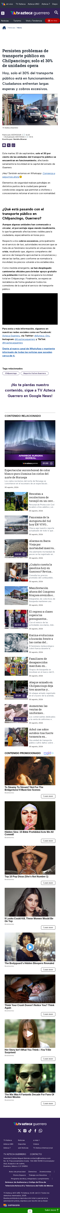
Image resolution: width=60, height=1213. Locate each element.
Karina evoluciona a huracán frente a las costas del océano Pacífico (41, 640)
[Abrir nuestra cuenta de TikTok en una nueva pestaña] (30, 1130)
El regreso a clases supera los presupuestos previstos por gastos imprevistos (42, 619)
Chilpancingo (11, 373)
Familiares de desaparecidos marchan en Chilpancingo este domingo (41, 666)
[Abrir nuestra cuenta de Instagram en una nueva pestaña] (25, 1130)
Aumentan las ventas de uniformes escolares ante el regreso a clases (40, 713)
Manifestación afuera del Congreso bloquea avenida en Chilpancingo (42, 593)
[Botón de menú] (2, 13)
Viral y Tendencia (34, 21)
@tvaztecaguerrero (25, 339)
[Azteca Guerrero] (30, 13)
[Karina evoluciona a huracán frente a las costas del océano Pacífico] (16, 643)
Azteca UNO (33, 4)
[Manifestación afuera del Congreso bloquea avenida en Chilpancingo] (16, 596)
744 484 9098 (36, 1161)
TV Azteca (20, 4)
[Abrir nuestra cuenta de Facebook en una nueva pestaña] (35, 1130)
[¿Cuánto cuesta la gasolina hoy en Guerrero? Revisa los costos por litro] (16, 573)
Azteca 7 (46, 4)
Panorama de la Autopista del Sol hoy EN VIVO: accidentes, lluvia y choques (42, 524)
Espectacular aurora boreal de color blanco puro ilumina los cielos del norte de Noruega (27, 473)
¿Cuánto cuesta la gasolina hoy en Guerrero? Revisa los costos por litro (41, 570)
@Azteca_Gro (42, 335)
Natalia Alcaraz (20, 139)
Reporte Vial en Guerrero (34, 373)
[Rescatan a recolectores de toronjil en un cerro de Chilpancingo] (16, 502)
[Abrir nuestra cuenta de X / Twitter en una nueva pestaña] (19, 1130)
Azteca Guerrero (11, 335)
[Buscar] (56, 12)
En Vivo (54, 21)
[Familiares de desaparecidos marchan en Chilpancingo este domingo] (16, 667)
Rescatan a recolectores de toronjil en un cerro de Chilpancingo (41, 499)
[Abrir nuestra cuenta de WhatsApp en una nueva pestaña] (40, 1130)
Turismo (17, 21)
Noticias (5, 21)
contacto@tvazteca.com (40, 1158)
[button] (30, 1211)
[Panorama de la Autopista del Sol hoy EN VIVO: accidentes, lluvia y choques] (16, 526)
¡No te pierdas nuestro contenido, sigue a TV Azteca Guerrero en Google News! (30, 390)
